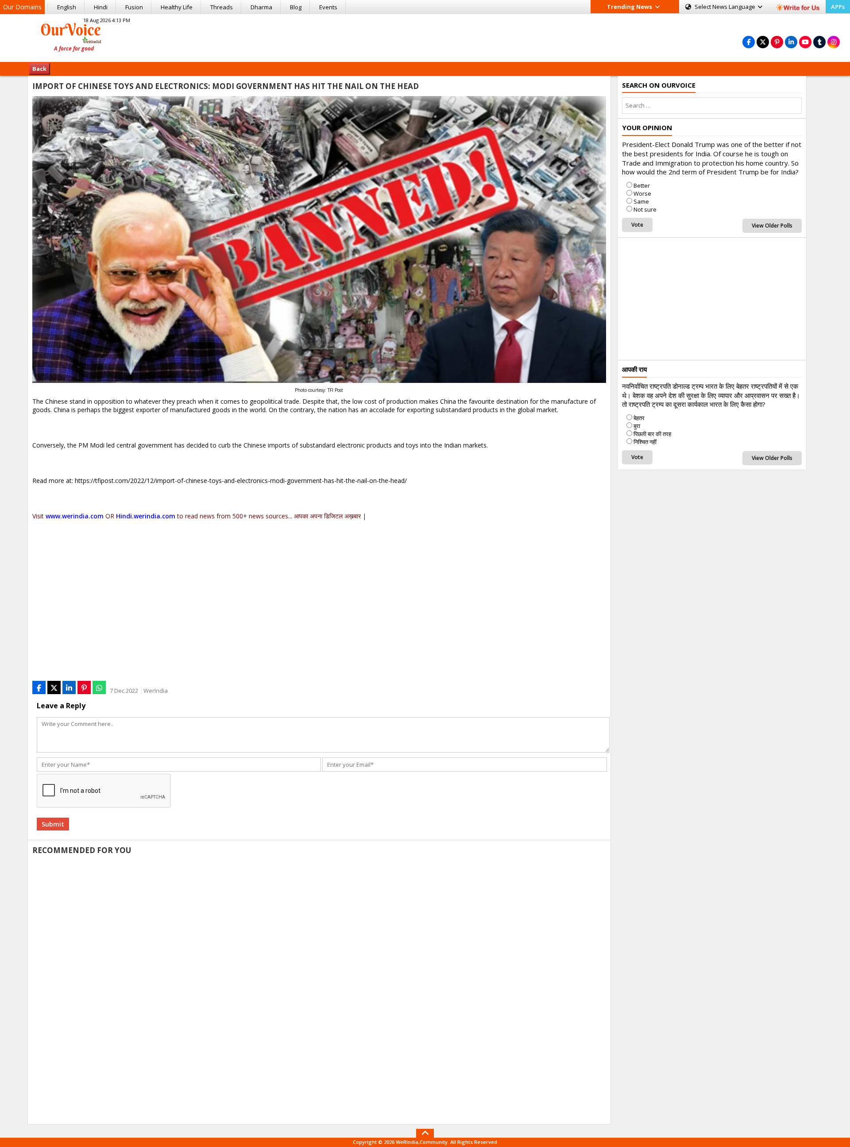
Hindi (101, 7)
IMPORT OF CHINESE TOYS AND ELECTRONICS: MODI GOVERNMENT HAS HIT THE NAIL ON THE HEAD (225, 86)
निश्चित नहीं (645, 442)
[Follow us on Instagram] (833, 42)
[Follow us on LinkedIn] (791, 42)
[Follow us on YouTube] (805, 42)
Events (328, 7)
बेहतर (639, 418)
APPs (838, 7)
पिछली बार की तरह (652, 434)
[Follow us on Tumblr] (819, 42)
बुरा (637, 426)
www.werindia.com (75, 516)
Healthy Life (177, 7)
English (66, 7)
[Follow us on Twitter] (763, 42)
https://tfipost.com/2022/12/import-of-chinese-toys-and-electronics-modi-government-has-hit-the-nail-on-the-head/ (241, 480)
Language (726, 7)
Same (641, 201)
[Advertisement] (425, 37)
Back (39, 69)
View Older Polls (772, 225)
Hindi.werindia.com (145, 516)
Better (642, 185)
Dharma (261, 7)
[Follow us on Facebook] (748, 42)
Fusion (134, 7)
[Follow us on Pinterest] (777, 42)
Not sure (645, 209)
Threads (221, 7)
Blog (295, 7)
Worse (642, 193)
